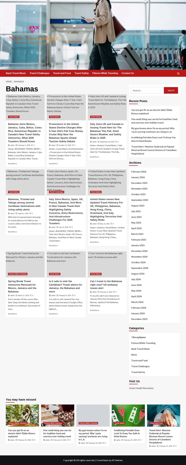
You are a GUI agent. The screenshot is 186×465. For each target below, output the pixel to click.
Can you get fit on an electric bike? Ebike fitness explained (151, 112)
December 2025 (139, 183)
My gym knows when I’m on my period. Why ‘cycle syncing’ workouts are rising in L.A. (153, 130)
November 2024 (139, 256)
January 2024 (138, 313)
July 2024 (136, 279)
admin (12, 145)
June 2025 (136, 217)
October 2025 (138, 194)
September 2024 (139, 268)
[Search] (178, 73)
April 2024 (136, 296)
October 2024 (138, 262)
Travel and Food (62, 73)
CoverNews (102, 460)
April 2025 (136, 228)
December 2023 (139, 319)
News (134, 354)
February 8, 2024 (65, 295)
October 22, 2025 (65, 145)
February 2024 (138, 307)
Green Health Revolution (141, 388)
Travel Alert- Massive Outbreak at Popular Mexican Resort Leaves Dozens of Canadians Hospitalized (154, 150)
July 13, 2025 (63, 227)
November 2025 (139, 188)
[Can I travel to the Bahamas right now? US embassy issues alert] (107, 264)
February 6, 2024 (106, 292)
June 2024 (136, 285)
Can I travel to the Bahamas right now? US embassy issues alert (106, 285)
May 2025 (136, 222)
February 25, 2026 (24, 440)
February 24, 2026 (59, 440)
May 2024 (136, 290)
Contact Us (128, 73)
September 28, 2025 (107, 142)
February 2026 (138, 171)
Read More (12, 163)
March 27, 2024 (23, 295)
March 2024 (137, 302)
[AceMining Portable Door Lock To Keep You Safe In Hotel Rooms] (128, 416)
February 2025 (138, 239)
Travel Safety (82, 73)
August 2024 (137, 273)
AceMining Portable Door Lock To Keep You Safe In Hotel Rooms (153, 139)
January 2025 (138, 245)
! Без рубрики (138, 337)
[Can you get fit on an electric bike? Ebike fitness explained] (22, 416)
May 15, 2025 (105, 224)
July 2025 (136, 211)
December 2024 (139, 251)
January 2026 (138, 177)
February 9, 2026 (24, 145)
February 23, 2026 (95, 443)
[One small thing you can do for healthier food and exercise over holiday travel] (57, 416)
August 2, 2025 (23, 213)
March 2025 (137, 234)
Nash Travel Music (16, 73)
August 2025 (137, 205)
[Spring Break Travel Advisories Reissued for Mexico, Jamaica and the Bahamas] (25, 264)
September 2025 (139, 200)
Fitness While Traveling (105, 73)
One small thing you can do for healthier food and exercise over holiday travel (154, 121)
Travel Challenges (39, 73)
